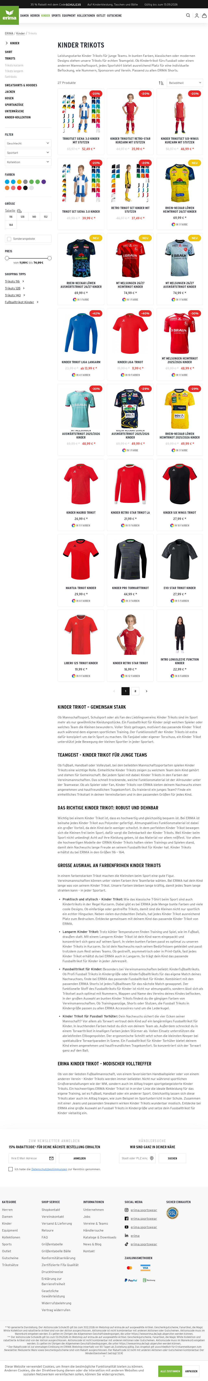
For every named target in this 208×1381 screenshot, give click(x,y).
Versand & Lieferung (57, 1223)
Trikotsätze (10, 1265)
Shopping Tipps (15, 274)
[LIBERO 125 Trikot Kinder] (81, 634)
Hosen (9, 98)
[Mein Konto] (196, 15)
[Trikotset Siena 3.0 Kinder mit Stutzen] (81, 113)
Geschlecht (14, 143)
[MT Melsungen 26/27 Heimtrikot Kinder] (130, 258)
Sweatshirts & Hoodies (21, 85)
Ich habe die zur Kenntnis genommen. (58, 1169)
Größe (10, 203)
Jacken (10, 91)
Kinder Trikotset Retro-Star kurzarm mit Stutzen (130, 140)
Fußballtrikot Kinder (19, 302)
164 (11, 224)
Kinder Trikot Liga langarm (81, 362)
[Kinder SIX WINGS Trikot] (179, 484)
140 (34, 216)
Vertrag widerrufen (56, 1310)
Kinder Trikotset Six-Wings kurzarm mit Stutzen (180, 140)
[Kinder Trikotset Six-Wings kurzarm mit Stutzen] (179, 113)
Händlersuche (93, 1230)
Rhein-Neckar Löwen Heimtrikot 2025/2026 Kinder (180, 435)
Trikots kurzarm (14, 65)
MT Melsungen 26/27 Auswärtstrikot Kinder (179, 284)
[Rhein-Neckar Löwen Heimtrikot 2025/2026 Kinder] (179, 409)
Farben (10, 174)
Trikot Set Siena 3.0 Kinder (81, 211)
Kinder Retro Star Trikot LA (130, 512)
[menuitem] (24, 15)
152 (46, 216)
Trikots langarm (14, 71)
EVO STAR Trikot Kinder (180, 588)
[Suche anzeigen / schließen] (172, 15)
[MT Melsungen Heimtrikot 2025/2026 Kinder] (179, 333)
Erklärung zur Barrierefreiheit (53, 1281)
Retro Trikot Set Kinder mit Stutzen (130, 209)
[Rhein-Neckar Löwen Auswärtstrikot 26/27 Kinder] (81, 258)
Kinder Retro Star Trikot (130, 663)
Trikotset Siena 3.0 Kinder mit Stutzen (81, 140)
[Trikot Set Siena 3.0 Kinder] (81, 183)
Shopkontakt (51, 1209)
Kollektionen (11, 1237)
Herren (7, 1209)
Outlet (6, 1251)
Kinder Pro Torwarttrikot (130, 588)
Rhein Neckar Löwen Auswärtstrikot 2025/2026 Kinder (130, 434)
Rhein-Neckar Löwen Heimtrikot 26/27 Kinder (179, 209)
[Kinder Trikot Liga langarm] (81, 333)
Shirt (8, 52)
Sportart (12, 152)
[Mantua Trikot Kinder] (81, 559)
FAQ (45, 1237)
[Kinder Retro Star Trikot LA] (130, 484)
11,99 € (24, 262)
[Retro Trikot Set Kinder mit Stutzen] (130, 183)
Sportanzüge (14, 104)
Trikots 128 (12, 288)
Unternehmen (93, 1209)
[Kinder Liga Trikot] (130, 333)
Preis (8, 251)
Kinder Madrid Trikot (80, 512)
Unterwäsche (14, 111)
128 (22, 216)
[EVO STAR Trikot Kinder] (179, 559)
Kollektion (13, 162)
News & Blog (92, 1244)
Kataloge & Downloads (99, 1237)
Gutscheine (10, 1258)
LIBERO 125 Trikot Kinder (81, 663)
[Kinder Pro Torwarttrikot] (130, 559)
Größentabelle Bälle (56, 1251)
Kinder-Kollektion (18, 117)
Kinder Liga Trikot (130, 362)
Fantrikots (11, 76)
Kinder (14, 43)
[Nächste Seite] (147, 691)
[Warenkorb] (204, 15)
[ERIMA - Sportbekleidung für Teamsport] (10, 15)
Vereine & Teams (95, 1223)
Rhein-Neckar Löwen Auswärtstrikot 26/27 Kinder (81, 284)
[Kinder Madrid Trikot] (81, 484)
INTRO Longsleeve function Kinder (180, 661)
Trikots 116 (12, 281)
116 (10, 216)
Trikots (10, 58)
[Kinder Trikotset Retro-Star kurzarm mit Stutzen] (130, 113)
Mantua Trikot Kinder (81, 588)
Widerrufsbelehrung (56, 1303)
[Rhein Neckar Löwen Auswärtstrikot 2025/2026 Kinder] (130, 409)
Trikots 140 (13, 295)
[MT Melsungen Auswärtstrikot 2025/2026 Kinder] (81, 409)
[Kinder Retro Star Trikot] (130, 634)
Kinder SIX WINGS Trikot (179, 512)
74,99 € (38, 262)
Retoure (48, 1230)
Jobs (86, 1216)
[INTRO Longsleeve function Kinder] (179, 634)
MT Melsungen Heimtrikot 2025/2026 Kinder (180, 360)
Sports (7, 1244)
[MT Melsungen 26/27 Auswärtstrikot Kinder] (179, 258)
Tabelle (10, 210)
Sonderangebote (24, 238)
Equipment (10, 1230)
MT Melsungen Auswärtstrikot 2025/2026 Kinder (81, 434)
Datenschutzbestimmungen (49, 1169)
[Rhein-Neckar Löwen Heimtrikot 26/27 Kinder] (179, 183)
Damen (7, 1216)
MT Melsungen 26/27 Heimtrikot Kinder (130, 284)
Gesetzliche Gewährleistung (53, 1293)
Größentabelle (52, 1244)
